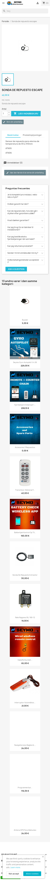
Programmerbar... (25, 787)
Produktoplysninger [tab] (32, 135)
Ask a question (16, 269)
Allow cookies (32, 873)
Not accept (14, 873)
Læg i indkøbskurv (26, 113)
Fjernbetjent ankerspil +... (25, 405)
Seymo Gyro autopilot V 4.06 (25, 362)
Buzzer (25, 320)
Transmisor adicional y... (25, 490)
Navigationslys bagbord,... (25, 745)
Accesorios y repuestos (25, 447)
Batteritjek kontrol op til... (25, 532)
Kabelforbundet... (25, 660)
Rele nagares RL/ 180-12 (25, 617)
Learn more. (15, 867)
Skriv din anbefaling (14, 122)
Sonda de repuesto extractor (25, 575)
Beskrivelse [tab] (13, 135)
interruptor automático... (25, 702)
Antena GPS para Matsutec (25, 830)
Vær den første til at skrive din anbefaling (27, 172)
